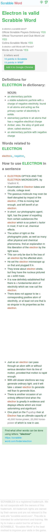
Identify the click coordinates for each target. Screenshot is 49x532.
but (9, 272)
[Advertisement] (24, 335)
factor (42, 222)
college (20, 190)
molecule (27, 193)
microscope (35, 261)
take (9, 387)
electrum (26, 128)
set (13, 261)
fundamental (25, 283)
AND (33, 176)
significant (30, 408)
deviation (21, 369)
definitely (22, 279)
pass (36, 362)
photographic (28, 211)
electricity (33, 103)
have (19, 272)
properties (31, 304)
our (19, 211)
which (20, 222)
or (20, 300)
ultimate (29, 415)
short (13, 211)
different (20, 397)
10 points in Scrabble (15, 59)
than (14, 390)
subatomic (22, 100)
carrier (19, 110)
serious (11, 369)
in (8, 107)
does (17, 293)
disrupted (18, 197)
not (20, 226)
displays (11, 405)
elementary (17, 96)
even (40, 193)
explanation (36, 243)
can (15, 254)
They (10, 268)
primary (11, 110)
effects (11, 229)
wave (15, 251)
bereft (29, 204)
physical (18, 240)
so (27, 222)
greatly (23, 401)
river (38, 412)
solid (15, 275)
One (9, 412)
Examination (14, 186)
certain (17, 218)
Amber (11, 125)
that (44, 118)
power (25, 215)
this (21, 201)
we (26, 286)
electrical (29, 121)
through (11, 365)
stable (13, 100)
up (43, 261)
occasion (31, 394)
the (37, 107)
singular (15, 304)
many (43, 236)
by (41, 179)
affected (32, 258)
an (8, 96)
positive (28, 297)
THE (39, 176)
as (34, 107)
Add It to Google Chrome (19, 67)
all (11, 107)
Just (9, 362)
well (34, 236)
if (18, 201)
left (23, 204)
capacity (38, 415)
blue (32, 390)
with (39, 100)
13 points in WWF (14, 62)
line (37, 369)
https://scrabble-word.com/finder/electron (18, 439)
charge (11, 103)
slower (20, 380)
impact (30, 197)
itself (10, 197)
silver (10, 128)
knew (16, 268)
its (24, 304)
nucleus (31, 272)
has (9, 121)
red (9, 390)
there (10, 283)
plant (15, 412)
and (23, 107)
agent (39, 211)
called (17, 128)
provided (21, 372)
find (24, 243)
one (36, 300)
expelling (37, 215)
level (27, 190)
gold (36, 125)
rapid (44, 372)
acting (28, 107)
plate (25, 236)
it (30, 265)
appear (28, 293)
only (19, 254)
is (25, 201)
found (43, 103)
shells (39, 268)
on (28, 233)
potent (33, 222)
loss (40, 254)
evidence (35, 401)
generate (12, 383)
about (23, 268)
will (41, 383)
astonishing (13, 408)
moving (30, 201)
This (9, 254)
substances (27, 218)
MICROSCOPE (30, 179)
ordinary (22, 383)
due (28, 254)
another (21, 394)
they (14, 272)
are (33, 405)
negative (23, 103)
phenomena (13, 243)
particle (28, 96)
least (27, 300)
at (23, 300)
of (17, 103)
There (10, 293)
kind (27, 397)
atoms (16, 107)
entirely (11, 397)
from (9, 218)
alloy (28, 125)
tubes (37, 186)
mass (21, 275)
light (9, 215)
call (36, 286)
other (10, 240)
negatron (19, 155)
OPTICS (26, 176)
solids (10, 114)
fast (37, 201)
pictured (40, 272)
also (18, 125)
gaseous (17, 193)
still (15, 380)
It (8, 279)
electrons (30, 380)
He (9, 261)
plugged (24, 265)
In (8, 211)
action (15, 233)
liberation (17, 247)
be (45, 193)
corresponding (15, 297)
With (9, 380)
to (32, 254)
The (9, 193)
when (33, 397)
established (33, 279)
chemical (34, 226)
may (35, 193)
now (14, 279)
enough (11, 204)
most (12, 226)
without (38, 365)
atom (39, 258)
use (37, 422)
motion (11, 372)
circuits (11, 190)
